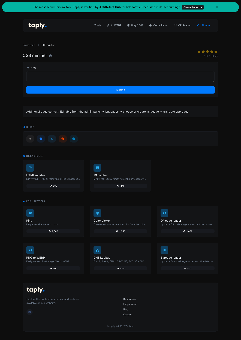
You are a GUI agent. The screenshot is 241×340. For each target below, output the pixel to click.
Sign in (205, 25)
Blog (125, 309)
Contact (127, 314)
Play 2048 (137, 25)
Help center (130, 304)
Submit (120, 90)
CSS (33, 68)
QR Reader (184, 25)
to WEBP (115, 25)
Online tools (29, 45)
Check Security (192, 7)
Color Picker (160, 25)
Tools (97, 25)
